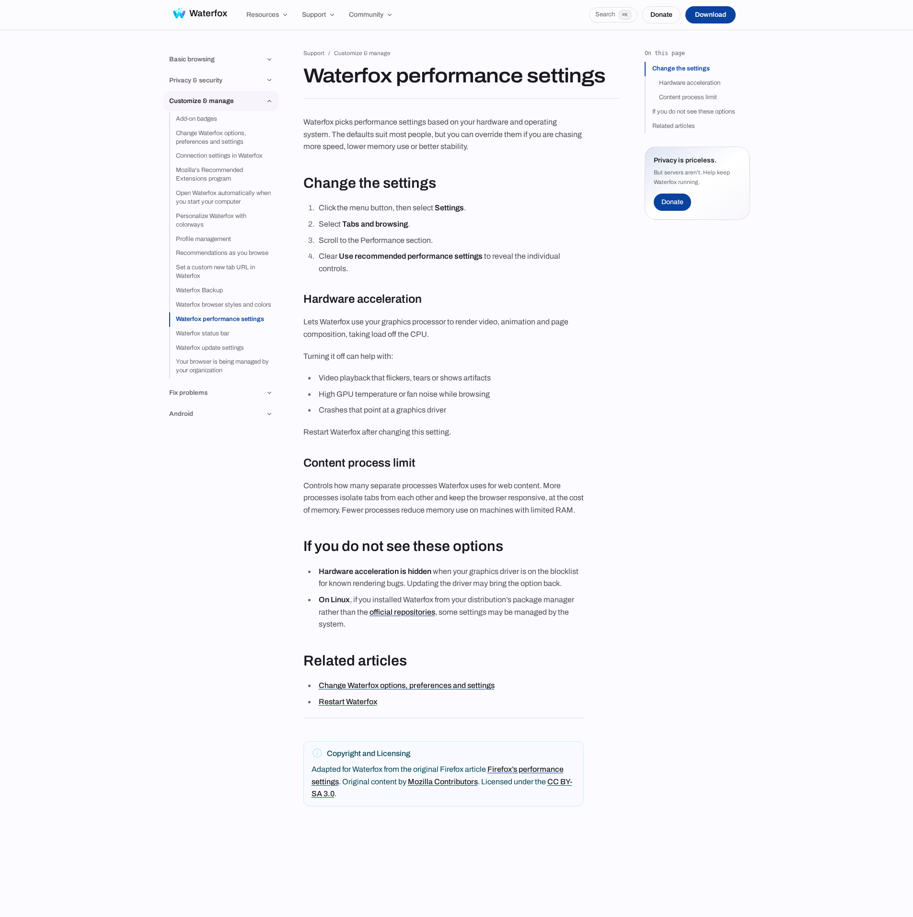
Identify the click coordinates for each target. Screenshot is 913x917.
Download (710, 14)
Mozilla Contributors (443, 782)
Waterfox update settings (210, 347)
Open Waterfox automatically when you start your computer (223, 197)
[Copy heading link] (445, 183)
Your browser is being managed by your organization (222, 366)
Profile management (203, 239)
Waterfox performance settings (220, 319)
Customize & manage (362, 53)
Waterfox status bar (202, 333)
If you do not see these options (693, 111)
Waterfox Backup (199, 290)
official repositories (402, 612)
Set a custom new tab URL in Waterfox (215, 271)
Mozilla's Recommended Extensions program (209, 174)
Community (366, 14)
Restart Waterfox (348, 702)
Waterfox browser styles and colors (223, 304)
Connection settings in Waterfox (219, 155)
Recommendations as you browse (222, 253)
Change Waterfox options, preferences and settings (211, 137)
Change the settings (681, 68)
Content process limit (688, 97)
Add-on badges (196, 118)
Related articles (673, 126)
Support (314, 14)
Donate (661, 14)
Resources (262, 14)
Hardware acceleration (689, 83)
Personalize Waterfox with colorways (211, 220)
